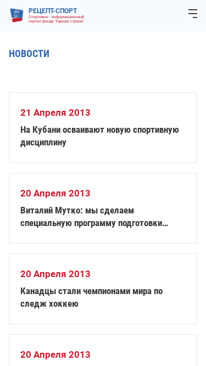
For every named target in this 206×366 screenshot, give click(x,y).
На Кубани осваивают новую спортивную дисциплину (99, 136)
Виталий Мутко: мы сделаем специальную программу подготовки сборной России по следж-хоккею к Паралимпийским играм (91, 217)
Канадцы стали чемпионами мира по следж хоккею (91, 297)
